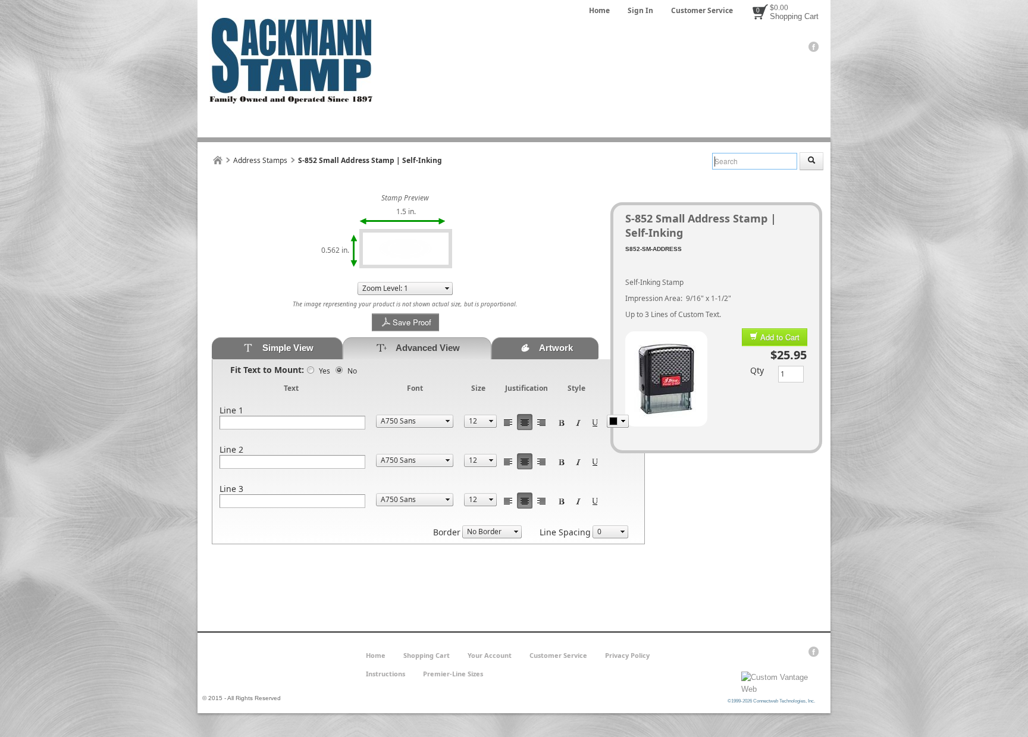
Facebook (813, 47)
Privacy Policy (627, 655)
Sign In (640, 10)
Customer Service (702, 10)
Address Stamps (260, 160)
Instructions (385, 673)
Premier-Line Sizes (453, 673)
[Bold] (561, 422)
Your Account (490, 655)
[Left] (508, 422)
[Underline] (595, 422)
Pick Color (618, 421)
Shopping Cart (794, 16)
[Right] (541, 422)
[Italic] (578, 422)
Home (599, 10)
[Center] (524, 422)
